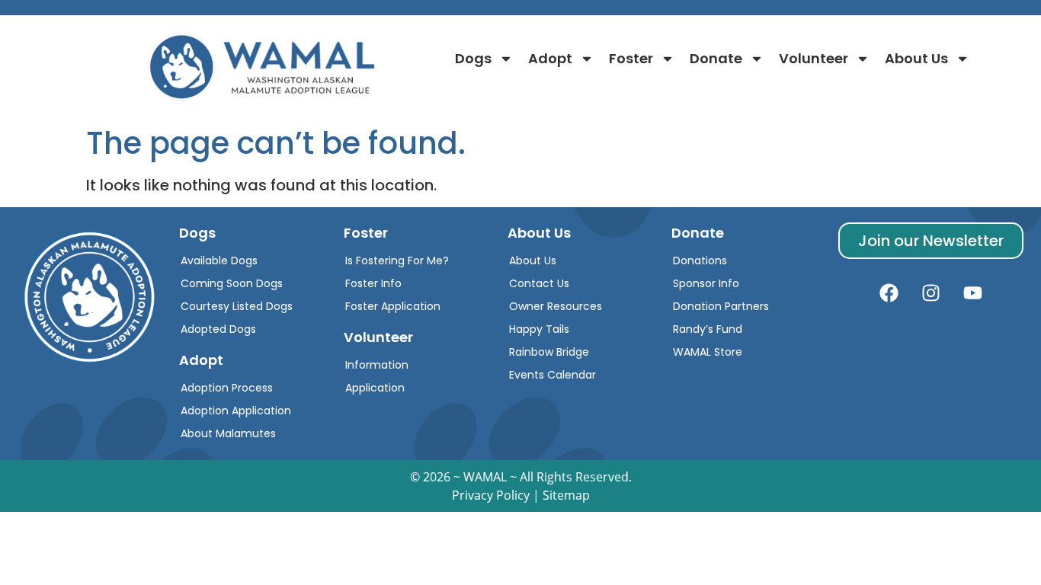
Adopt (550, 58)
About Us (916, 58)
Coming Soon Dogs (232, 283)
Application (375, 387)
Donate (716, 58)
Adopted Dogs (218, 329)
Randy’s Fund (707, 329)
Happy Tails (539, 329)
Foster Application (392, 306)
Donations (700, 260)
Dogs (473, 58)
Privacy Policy (491, 495)
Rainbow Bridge (549, 352)
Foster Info (373, 283)
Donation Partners (721, 306)
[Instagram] (930, 293)
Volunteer (813, 58)
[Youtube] (972, 293)
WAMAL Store (707, 352)
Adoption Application (236, 410)
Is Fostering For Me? (397, 260)
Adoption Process (227, 387)
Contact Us (539, 283)
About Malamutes (228, 433)
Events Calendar (552, 374)
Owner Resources (555, 306)
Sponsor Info (706, 283)
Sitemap (566, 495)
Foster (631, 58)
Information (376, 364)
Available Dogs (219, 260)
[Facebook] (889, 293)
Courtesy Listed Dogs (237, 306)
